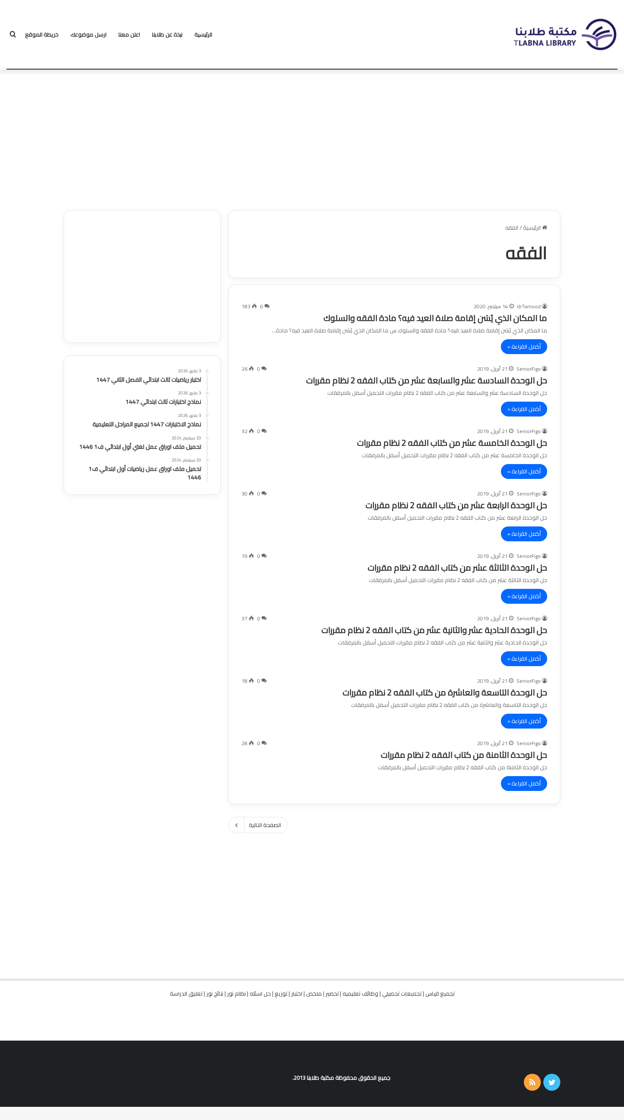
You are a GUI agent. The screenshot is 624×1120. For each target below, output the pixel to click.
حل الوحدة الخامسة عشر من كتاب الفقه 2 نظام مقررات (452, 442)
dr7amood (529, 306)
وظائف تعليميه (360, 993)
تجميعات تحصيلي (402, 993)
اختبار (296, 993)
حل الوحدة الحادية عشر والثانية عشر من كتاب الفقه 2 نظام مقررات (434, 630)
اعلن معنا (129, 34)
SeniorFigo (529, 369)
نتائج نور (214, 993)
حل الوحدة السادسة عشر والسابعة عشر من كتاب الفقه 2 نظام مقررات (426, 380)
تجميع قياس (440, 993)
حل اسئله (260, 993)
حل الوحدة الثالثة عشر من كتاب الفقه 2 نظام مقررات (457, 567)
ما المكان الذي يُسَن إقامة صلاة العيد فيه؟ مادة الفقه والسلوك (435, 318)
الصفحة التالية (265, 825)
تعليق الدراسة (186, 993)
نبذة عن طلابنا (167, 34)
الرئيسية (203, 34)
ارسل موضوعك (88, 34)
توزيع (281, 993)
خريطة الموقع (42, 34)
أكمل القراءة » (524, 346)
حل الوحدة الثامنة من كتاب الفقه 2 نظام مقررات (464, 755)
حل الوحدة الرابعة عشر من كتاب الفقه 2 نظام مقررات (456, 505)
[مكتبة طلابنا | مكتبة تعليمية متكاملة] (565, 34)
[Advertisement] (312, 138)
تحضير (332, 993)
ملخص (314, 993)
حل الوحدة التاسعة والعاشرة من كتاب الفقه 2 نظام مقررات (445, 692)
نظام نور (236, 993)
